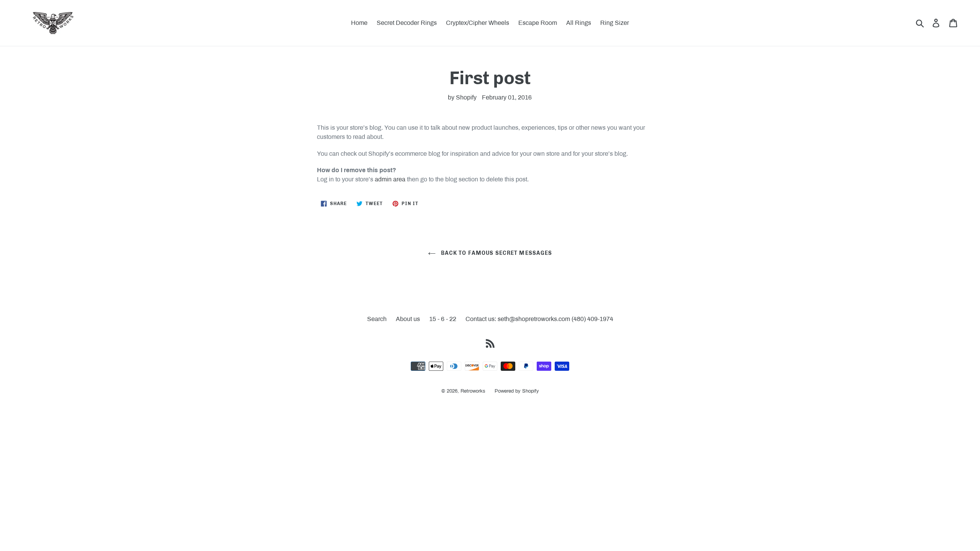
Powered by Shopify (517, 391)
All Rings (578, 23)
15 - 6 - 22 (442, 319)
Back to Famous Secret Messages (495, 253)
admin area (390, 179)
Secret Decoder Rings (407, 23)
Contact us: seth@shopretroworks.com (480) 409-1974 (539, 319)
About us (408, 319)
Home (359, 23)
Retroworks (473, 391)
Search (377, 319)
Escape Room (537, 23)
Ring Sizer (614, 23)
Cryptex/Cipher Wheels (477, 23)
